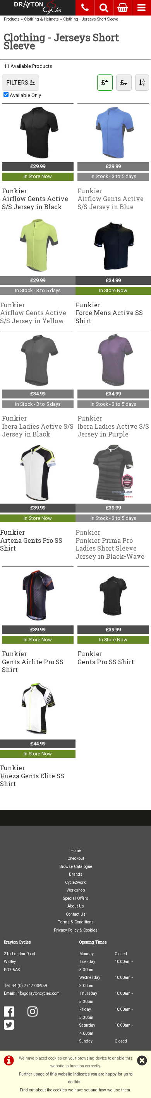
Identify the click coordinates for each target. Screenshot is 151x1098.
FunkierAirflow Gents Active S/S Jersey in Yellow (33, 313)
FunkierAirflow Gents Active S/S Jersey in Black (35, 199)
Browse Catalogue (75, 866)
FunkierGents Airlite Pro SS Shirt (32, 661)
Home (75, 850)
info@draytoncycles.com (38, 993)
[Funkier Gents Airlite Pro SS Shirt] (38, 621)
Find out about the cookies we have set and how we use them (75, 1090)
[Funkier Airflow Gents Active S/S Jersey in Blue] (113, 158)
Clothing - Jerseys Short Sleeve (90, 19)
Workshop (76, 890)
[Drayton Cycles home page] (38, 8)
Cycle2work (75, 882)
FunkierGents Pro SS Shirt (105, 657)
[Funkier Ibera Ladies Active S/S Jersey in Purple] (113, 385)
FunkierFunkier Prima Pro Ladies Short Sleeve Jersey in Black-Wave (110, 544)
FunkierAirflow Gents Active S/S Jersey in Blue (110, 199)
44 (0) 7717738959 (29, 985)
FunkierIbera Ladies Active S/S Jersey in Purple (113, 426)
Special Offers (75, 898)
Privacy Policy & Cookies (76, 930)
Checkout (75, 858)
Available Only (25, 95)
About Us (75, 906)
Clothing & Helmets (41, 19)
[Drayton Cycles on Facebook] (9, 1014)
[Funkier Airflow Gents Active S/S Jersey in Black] (38, 158)
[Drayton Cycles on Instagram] (32, 1014)
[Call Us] (85, 6)
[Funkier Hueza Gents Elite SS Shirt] (38, 735)
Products (12, 19)
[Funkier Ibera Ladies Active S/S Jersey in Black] (38, 385)
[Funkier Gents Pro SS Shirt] (113, 621)
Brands (75, 874)
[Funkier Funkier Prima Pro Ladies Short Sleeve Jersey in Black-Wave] (113, 499)
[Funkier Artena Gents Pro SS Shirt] (38, 499)
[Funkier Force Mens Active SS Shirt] (113, 272)
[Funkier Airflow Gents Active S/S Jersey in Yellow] (38, 272)
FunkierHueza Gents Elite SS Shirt (32, 776)
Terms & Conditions (76, 922)
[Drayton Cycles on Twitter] (9, 1027)
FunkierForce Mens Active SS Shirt (109, 313)
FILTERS (18, 82)
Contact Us (76, 914)
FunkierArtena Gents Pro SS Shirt (31, 540)
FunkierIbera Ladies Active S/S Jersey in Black (38, 426)
